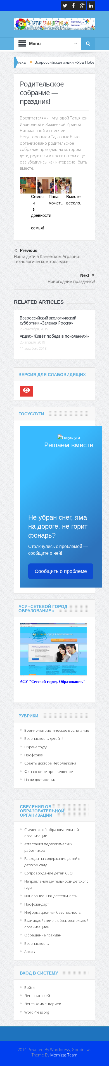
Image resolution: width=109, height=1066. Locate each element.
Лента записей (37, 995)
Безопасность (36, 943)
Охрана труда (36, 746)
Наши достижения (40, 779)
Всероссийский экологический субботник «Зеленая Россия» (48, 320)
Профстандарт (36, 904)
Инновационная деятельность (50, 895)
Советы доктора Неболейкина (50, 763)
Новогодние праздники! (71, 281)
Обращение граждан (42, 935)
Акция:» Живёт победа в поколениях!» (54, 336)
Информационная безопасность (52, 912)
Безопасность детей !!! (43, 738)
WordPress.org (36, 1012)
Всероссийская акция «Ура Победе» (54, 62)
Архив (29, 951)
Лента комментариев (42, 1003)
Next (84, 275)
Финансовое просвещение (48, 771)
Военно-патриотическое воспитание (56, 730)
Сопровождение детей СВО (48, 873)
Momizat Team (63, 1055)
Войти (29, 987)
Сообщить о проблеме (61, 571)
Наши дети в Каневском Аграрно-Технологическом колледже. (47, 259)
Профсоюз (33, 755)
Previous (28, 250)
